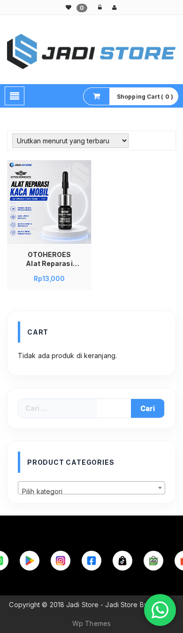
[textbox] (91, 491)
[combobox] (91, 487)
